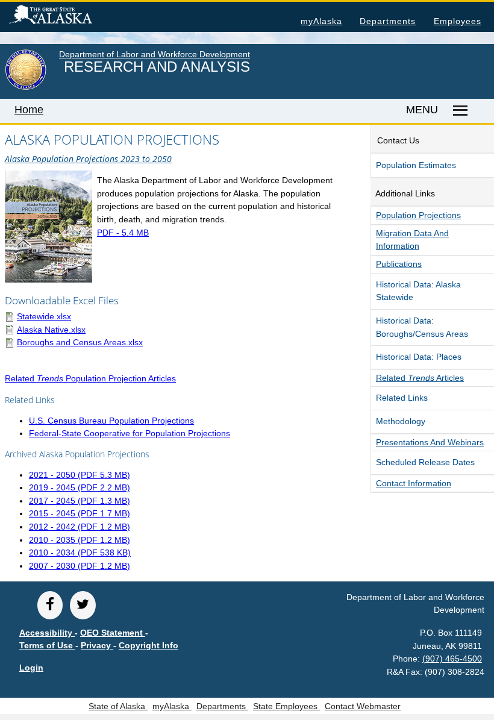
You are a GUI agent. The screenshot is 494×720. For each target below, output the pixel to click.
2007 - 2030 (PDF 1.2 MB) (79, 566)
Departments (388, 21)
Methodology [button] (400, 421)
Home (28, 110)
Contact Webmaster (363, 706)
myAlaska (321, 21)
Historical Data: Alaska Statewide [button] (418, 291)
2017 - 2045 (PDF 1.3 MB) (79, 501)
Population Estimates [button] (416, 165)
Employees (457, 21)
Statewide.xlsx (44, 316)
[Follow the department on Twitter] (82, 605)
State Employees (286, 706)
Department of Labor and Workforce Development (154, 54)
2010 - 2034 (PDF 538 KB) (80, 552)
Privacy (97, 645)
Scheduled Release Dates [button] (425, 462)
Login (31, 667)
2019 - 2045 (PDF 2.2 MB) (79, 487)
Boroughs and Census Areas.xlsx (80, 342)
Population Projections (418, 215)
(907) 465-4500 (452, 658)
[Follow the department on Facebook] (50, 605)
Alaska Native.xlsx (51, 329)
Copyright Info (148, 645)
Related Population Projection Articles (90, 378)
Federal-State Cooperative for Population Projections (129, 433)
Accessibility (47, 632)
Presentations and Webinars (430, 442)
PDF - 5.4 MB (123, 232)
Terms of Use (47, 645)
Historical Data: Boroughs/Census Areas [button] (422, 327)
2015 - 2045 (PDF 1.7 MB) (79, 513)
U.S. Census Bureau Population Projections (111, 420)
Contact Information (413, 483)
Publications (399, 264)
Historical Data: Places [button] (418, 357)
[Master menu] (458, 111)
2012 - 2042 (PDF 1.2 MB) (79, 526)
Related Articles (420, 378)
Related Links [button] (402, 397)
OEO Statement (112, 632)
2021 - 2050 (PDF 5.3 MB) (79, 475)
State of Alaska (70, 16)
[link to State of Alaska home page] (25, 87)
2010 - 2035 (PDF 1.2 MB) (79, 540)
